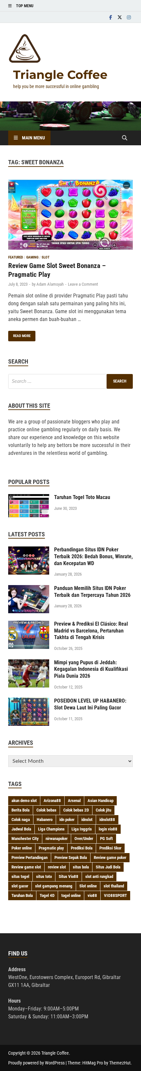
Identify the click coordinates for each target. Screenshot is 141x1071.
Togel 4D (47, 895)
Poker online (21, 848)
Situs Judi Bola (108, 867)
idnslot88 (107, 819)
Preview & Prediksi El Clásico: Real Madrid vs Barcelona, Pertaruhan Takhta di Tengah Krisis (91, 631)
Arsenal (74, 800)
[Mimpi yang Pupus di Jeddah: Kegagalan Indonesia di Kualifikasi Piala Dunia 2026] (28, 663)
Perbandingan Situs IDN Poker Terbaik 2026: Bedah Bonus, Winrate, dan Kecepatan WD (93, 556)
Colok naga (20, 819)
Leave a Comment (83, 284)
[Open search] (125, 138)
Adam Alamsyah (50, 284)
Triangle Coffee (60, 74)
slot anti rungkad (99, 876)
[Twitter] (120, 17)
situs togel (20, 876)
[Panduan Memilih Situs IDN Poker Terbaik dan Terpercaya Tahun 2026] (28, 589)
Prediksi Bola (81, 848)
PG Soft (106, 838)
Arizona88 (52, 800)
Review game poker (110, 857)
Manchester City (25, 838)
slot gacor (19, 886)
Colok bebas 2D (76, 810)
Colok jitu (103, 810)
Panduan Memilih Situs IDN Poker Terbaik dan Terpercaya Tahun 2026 (92, 591)
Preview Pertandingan (29, 857)
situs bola (81, 867)
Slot (46, 257)
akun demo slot (24, 800)
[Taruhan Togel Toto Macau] (28, 498)
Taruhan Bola (22, 895)
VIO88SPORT (115, 895)
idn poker (66, 819)
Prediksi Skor (110, 848)
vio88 (92, 895)
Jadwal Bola (21, 829)
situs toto (44, 876)
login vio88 (108, 829)
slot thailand (114, 886)
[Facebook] (110, 17)
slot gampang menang (53, 886)
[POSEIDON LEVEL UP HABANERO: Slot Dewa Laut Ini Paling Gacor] (28, 701)
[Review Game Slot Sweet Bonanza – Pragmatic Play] (70, 216)
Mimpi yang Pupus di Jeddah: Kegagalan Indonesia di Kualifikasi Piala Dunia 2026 (91, 669)
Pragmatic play (51, 848)
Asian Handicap (100, 800)
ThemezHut (120, 1062)
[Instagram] (129, 17)
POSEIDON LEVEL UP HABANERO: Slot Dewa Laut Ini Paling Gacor (90, 704)
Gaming (32, 257)
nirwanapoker (57, 838)
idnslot (86, 819)
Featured (15, 257)
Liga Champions (51, 829)
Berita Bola (20, 810)
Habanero (44, 819)
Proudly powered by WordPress (36, 1062)
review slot (57, 867)
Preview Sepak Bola (70, 857)
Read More (19, 334)
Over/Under (83, 838)
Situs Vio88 (68, 876)
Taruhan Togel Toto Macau (82, 497)
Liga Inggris (81, 829)
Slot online (88, 886)
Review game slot (26, 867)
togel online (71, 895)
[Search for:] (70, 381)
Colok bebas (46, 810)
